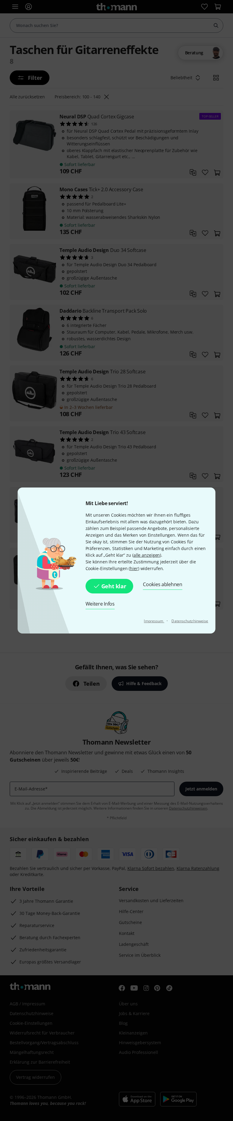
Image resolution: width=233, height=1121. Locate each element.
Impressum (154, 620)
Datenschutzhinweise (189, 620)
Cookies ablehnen (162, 584)
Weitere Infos (100, 603)
